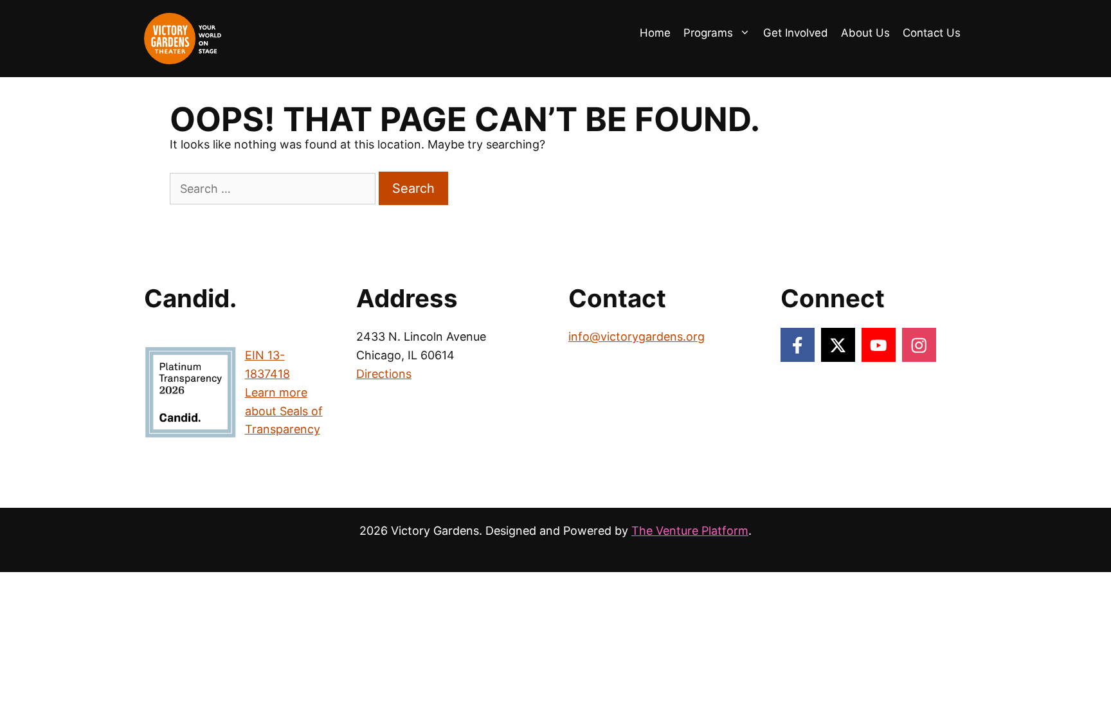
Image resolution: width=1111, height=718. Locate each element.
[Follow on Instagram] (919, 345)
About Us (865, 32)
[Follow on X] (838, 345)
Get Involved (795, 32)
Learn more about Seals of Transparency (284, 411)
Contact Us (932, 32)
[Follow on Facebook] (798, 345)
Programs (708, 32)
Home (655, 32)
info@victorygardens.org (636, 336)
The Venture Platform (689, 530)
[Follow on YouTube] (879, 345)
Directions (383, 374)
